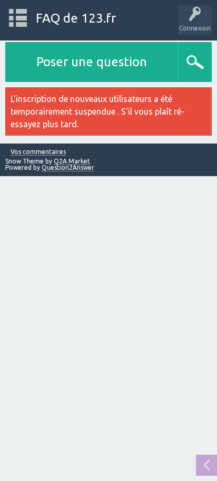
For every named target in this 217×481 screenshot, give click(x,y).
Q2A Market (72, 161)
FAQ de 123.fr (76, 18)
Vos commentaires (38, 152)
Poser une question (91, 62)
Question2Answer (68, 167)
